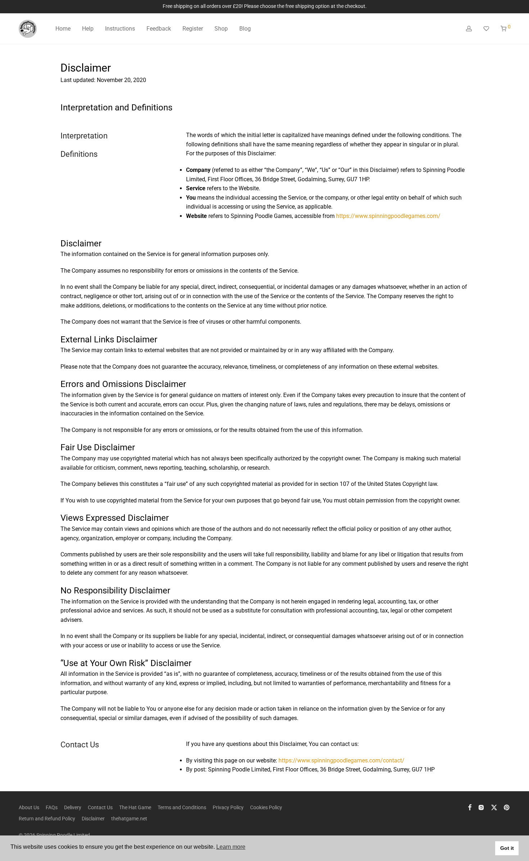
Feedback (158, 28)
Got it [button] (507, 848)
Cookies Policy (266, 807)
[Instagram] (481, 807)
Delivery (72, 807)
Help (88, 28)
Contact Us (100, 807)
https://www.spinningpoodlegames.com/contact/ (341, 760)
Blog (245, 28)
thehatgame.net (129, 818)
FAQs (52, 807)
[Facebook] (469, 807)
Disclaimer (93, 818)
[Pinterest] (507, 807)
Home (63, 28)
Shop (221, 28)
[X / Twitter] (494, 807)
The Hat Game (135, 807)
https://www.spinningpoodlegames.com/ (388, 216)
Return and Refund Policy (47, 818)
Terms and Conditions (182, 807)
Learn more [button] (230, 847)
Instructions (120, 28)
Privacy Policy (228, 807)
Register (192, 28)
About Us (29, 807)
